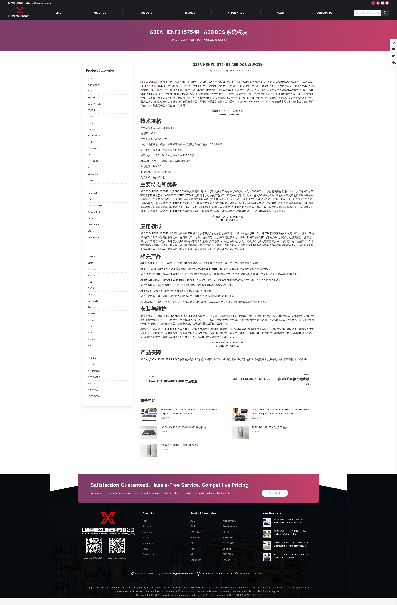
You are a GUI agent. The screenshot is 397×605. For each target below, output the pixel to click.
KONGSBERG (94, 212)
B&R (90, 91)
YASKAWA (93, 390)
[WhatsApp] (393, 62)
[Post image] (148, 414)
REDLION (92, 294)
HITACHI (92, 186)
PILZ (90, 282)
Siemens (92, 339)
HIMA (90, 180)
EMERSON (93, 129)
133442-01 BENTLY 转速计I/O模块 (180, 445)
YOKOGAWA (94, 396)
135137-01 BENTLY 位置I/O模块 (269, 427)
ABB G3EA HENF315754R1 (155, 81)
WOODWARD (94, 377)
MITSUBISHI (93, 225)
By (231, 70)
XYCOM (91, 383)
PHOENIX (92, 275)
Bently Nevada (94, 104)
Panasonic (92, 269)
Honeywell (92, 193)
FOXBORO (93, 161)
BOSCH (91, 110)
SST (90, 352)
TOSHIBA (92, 358)
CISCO (91, 116)
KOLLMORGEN (95, 205)
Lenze (90, 218)
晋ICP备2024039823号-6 (248, 595)
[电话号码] (393, 42)
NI (89, 250)
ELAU (90, 123)
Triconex (91, 364)
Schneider (92, 320)
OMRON (91, 256)
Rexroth (91, 307)
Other (90, 263)
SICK (90, 333)
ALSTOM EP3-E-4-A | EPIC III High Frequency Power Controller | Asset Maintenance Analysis (281, 411)
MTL (90, 244)
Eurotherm (92, 148)
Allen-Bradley (94, 85)
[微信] (393, 56)
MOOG (91, 231)
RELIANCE (93, 301)
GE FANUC (93, 174)
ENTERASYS (94, 136)
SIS (89, 345)
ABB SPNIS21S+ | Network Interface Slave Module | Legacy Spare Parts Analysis (189, 411)
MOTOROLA (93, 237)
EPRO (90, 142)
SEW (90, 326)
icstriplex (92, 199)
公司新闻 (220, 70)
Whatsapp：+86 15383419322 (216, 573)
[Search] (385, 13)
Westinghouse (94, 371)
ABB (90, 78)
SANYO (91, 313)
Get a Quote (275, 493)
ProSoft (91, 288)
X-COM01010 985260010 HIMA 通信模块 (183, 427)
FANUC (91, 155)
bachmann (92, 97)
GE (89, 167)
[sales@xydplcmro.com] (393, 49)
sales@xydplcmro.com (181, 573)
